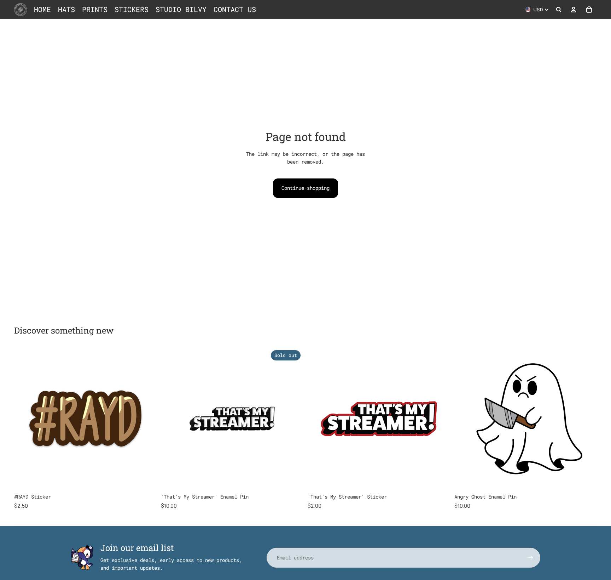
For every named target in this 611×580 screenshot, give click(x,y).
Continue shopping (305, 187)
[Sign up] (530, 557)
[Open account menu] (573, 9)
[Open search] (558, 9)
